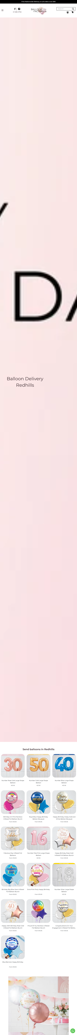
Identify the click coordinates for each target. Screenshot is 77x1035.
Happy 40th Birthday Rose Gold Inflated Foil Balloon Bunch (13, 927)
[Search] (73, 8)
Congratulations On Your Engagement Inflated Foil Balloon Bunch (64, 927)
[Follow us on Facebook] (15, 9)
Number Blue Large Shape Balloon (64, 782)
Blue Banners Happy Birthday (12, 962)
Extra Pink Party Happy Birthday (38, 889)
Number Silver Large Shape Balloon (64, 890)
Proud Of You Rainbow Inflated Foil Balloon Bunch (38, 927)
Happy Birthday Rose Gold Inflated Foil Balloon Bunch (64, 854)
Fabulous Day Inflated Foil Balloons (13, 854)
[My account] (68, 12)
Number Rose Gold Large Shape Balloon (13, 782)
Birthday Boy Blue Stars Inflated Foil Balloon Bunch (13, 890)
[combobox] (64, 8)
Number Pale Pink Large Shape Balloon (38, 854)
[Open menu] (2, 10)
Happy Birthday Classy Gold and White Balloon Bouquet (64, 818)
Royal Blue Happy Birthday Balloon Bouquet (38, 818)
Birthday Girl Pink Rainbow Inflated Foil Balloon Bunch (12, 818)
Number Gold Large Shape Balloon (38, 782)
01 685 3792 (17, 12)
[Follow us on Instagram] (19, 9)
